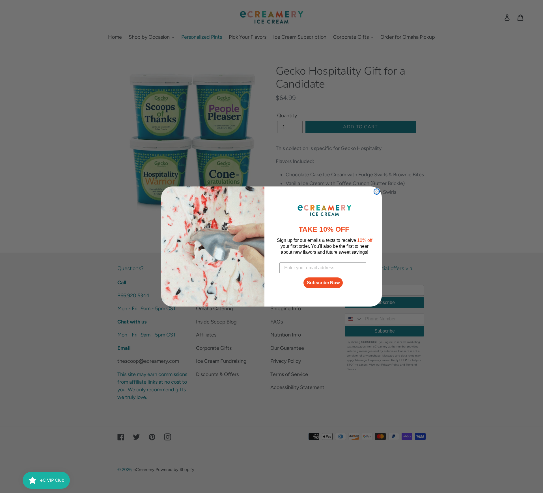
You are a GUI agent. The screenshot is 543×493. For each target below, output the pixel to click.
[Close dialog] (377, 191)
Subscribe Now (323, 282)
